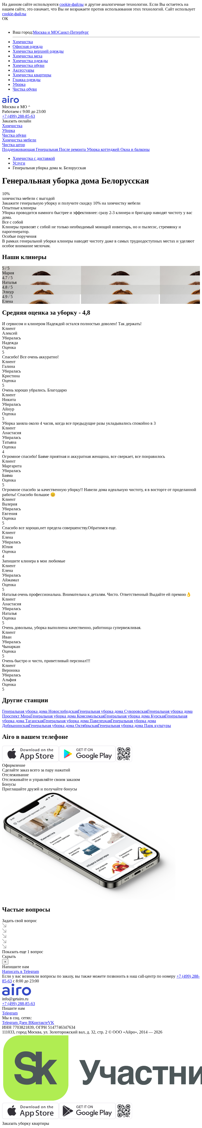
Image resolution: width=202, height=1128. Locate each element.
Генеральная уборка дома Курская (134, 716)
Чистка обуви (25, 89)
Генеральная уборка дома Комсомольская (67, 716)
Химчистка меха (27, 56)
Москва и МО (45, 32)
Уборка (19, 84)
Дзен (23, 1022)
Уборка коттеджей (103, 149)
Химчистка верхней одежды (38, 51)
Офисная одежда (28, 46)
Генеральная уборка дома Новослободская (40, 711)
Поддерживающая (19, 149)
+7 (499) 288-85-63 (18, 116)
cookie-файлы (71, 4)
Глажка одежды (27, 79)
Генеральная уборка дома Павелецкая (77, 721)
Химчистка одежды (30, 60)
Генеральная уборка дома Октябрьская (63, 725)
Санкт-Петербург (73, 32)
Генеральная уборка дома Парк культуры (134, 725)
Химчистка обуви (28, 65)
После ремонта (73, 149)
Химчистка (23, 41)
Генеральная (47, 149)
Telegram (10, 1013)
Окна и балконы (135, 149)
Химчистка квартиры (32, 75)
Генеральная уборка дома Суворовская (112, 711)
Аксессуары (23, 70)
